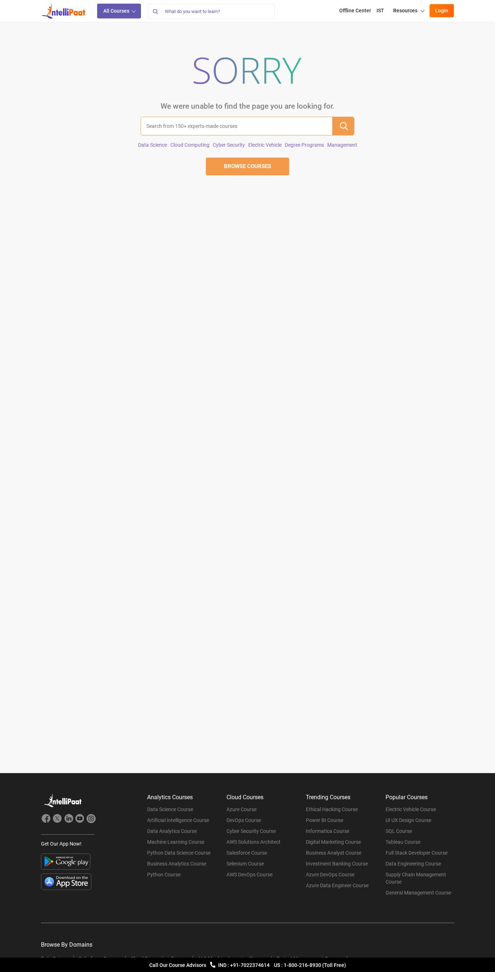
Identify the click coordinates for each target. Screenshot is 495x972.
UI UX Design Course (408, 820)
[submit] (343, 126)
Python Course (163, 874)
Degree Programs (304, 145)
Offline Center (355, 10)
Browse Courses (247, 166)
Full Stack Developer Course (417, 853)
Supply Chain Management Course (416, 878)
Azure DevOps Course (330, 874)
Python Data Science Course (179, 853)
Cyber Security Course (251, 831)
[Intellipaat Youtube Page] (80, 819)
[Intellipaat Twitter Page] (57, 819)
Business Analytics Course (176, 864)
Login (441, 10)
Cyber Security (229, 145)
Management (342, 145)
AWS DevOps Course (249, 874)
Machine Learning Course (175, 842)
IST (380, 10)
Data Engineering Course (413, 864)
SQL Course (399, 831)
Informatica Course (327, 831)
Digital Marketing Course (333, 842)
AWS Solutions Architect (253, 842)
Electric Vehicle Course (411, 809)
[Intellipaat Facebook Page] (46, 819)
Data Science (152, 145)
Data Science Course (170, 809)
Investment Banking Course (337, 864)
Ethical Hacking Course (332, 809)
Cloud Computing (189, 145)
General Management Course (418, 893)
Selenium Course (245, 864)
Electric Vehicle (265, 145)
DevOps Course (243, 820)
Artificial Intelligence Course (178, 820)
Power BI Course (324, 820)
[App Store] (66, 881)
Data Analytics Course (172, 831)
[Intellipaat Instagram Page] (91, 819)
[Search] (155, 11)
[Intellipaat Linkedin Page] (68, 819)
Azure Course (241, 809)
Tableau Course (403, 842)
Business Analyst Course (333, 853)
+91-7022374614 (250, 965)
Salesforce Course (246, 853)
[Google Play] (66, 862)
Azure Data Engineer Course (337, 885)
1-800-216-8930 (303, 965)
